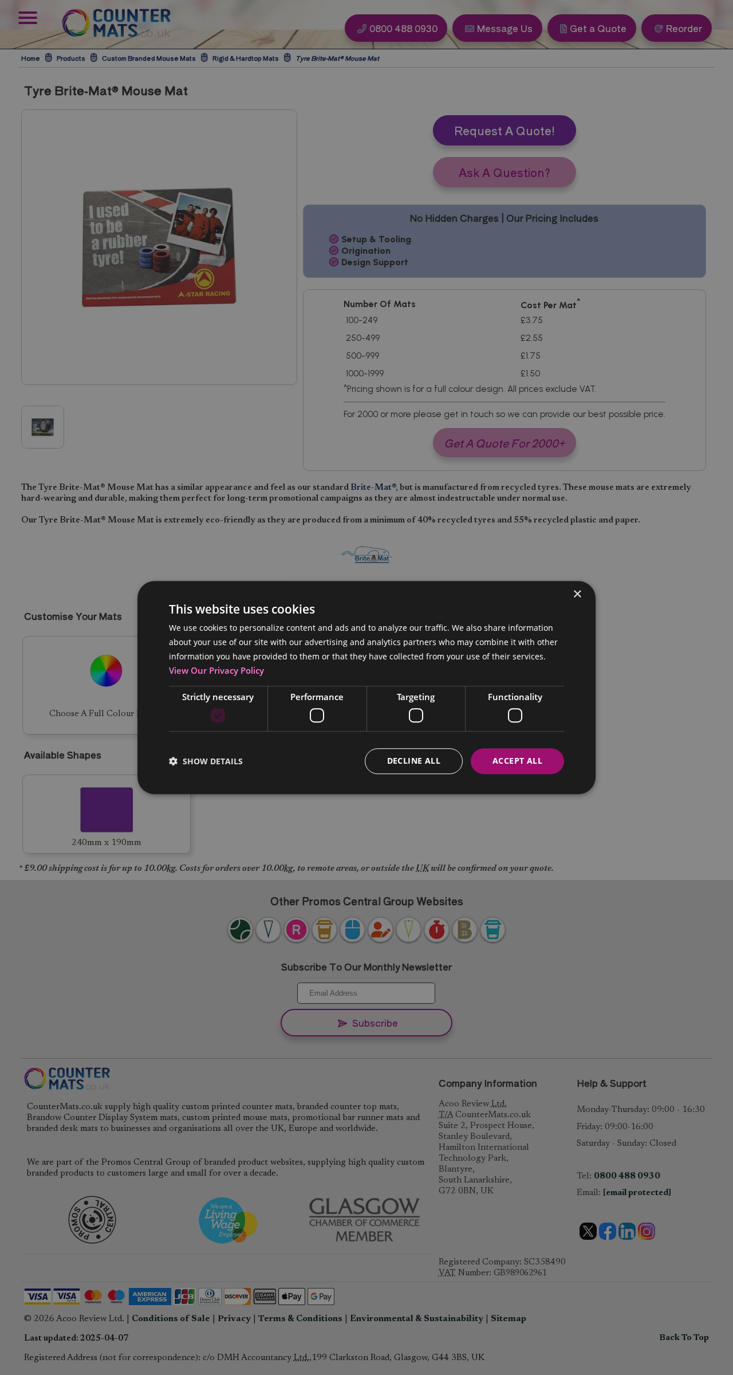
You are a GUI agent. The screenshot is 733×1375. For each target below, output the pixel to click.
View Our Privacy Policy (216, 670)
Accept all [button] (517, 760)
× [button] (577, 594)
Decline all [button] (413, 760)
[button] (206, 761)
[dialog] (366, 687)
